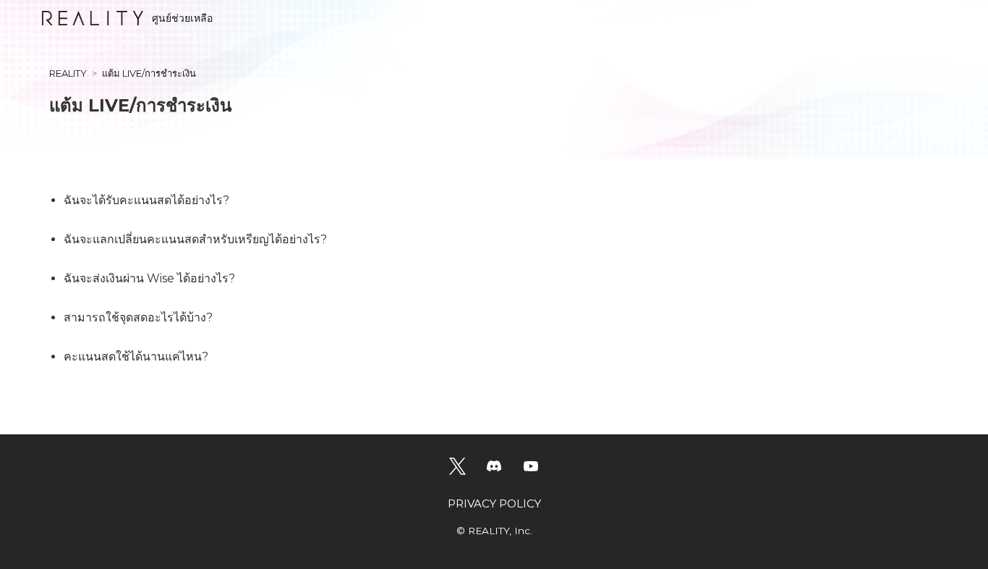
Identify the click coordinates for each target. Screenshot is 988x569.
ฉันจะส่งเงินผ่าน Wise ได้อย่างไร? (149, 278)
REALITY (68, 73)
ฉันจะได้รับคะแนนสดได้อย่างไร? (146, 200)
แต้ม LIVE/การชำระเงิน (149, 73)
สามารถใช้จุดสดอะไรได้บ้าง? (138, 317)
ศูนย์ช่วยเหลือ (182, 18)
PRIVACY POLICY (494, 503)
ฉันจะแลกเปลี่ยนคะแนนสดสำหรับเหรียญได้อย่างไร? (195, 239)
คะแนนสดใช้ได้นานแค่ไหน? (136, 356)
